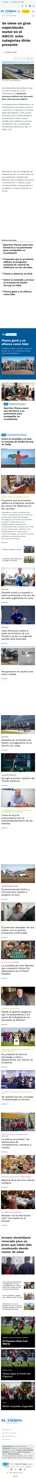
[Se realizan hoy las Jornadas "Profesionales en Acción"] (18, 1079)
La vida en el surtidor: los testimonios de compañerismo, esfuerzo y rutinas (16, 1143)
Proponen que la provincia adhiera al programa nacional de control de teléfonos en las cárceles (18, 263)
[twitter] (26, 6)
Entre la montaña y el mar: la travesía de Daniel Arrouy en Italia (19, 283)
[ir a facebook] (11, 1469)
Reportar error (9, 1436)
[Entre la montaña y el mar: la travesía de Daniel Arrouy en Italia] (18, 458)
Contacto (7, 1439)
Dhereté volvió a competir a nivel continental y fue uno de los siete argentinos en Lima (18, 595)
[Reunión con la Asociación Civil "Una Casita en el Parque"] (18, 1199)
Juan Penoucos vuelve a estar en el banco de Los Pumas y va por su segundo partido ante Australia (17, 634)
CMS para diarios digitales (18, 1473)
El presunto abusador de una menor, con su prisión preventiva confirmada (18, 930)
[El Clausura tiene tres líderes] (18, 1326)
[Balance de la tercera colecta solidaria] (18, 1164)
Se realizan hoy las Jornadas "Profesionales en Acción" (17, 1098)
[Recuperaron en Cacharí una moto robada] (18, 655)
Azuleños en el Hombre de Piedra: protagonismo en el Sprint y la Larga (17, 743)
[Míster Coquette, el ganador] (18, 1391)
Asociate (26, 11)
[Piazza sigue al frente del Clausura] (18, 1358)
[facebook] (22, 6)
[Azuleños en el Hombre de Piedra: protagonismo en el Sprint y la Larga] (18, 724)
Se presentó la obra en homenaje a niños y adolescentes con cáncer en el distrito (17, 1058)
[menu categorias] (33, 11)
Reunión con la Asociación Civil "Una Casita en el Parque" (16, 1218)
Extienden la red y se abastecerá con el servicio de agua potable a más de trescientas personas (12, 1306)
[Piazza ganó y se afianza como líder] (18, 365)
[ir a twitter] (15, 1469)
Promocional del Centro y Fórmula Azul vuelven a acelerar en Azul (16, 892)
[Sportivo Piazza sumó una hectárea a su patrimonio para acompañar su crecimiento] (18, 392)
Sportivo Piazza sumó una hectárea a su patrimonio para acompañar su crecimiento (18, 248)
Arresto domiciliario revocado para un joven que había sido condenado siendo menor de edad (17, 1245)
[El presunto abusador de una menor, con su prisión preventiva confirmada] (18, 911)
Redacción (7, 1429)
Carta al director (10, 1433)
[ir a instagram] (24, 1469)
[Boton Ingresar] (19, 11)
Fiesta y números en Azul (17, 273)
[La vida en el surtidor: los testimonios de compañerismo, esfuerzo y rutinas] (18, 1122)
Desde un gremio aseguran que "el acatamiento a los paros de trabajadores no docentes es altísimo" (16, 1015)
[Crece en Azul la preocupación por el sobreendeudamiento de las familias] (18, 797)
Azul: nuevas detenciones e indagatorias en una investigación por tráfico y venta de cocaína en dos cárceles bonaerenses (12, 1285)
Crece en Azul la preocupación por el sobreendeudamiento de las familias (17, 819)
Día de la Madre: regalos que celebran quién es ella (12, 1296)
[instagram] (33, 6)
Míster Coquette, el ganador (18, 1406)
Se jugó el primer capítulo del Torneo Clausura (18, 779)
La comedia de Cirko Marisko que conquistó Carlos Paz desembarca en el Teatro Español (18, 969)
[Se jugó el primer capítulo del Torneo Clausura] (18, 762)
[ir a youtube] (20, 1469)
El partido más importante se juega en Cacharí (12, 559)
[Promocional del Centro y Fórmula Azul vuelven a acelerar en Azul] (18, 873)
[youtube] (29, 6)
